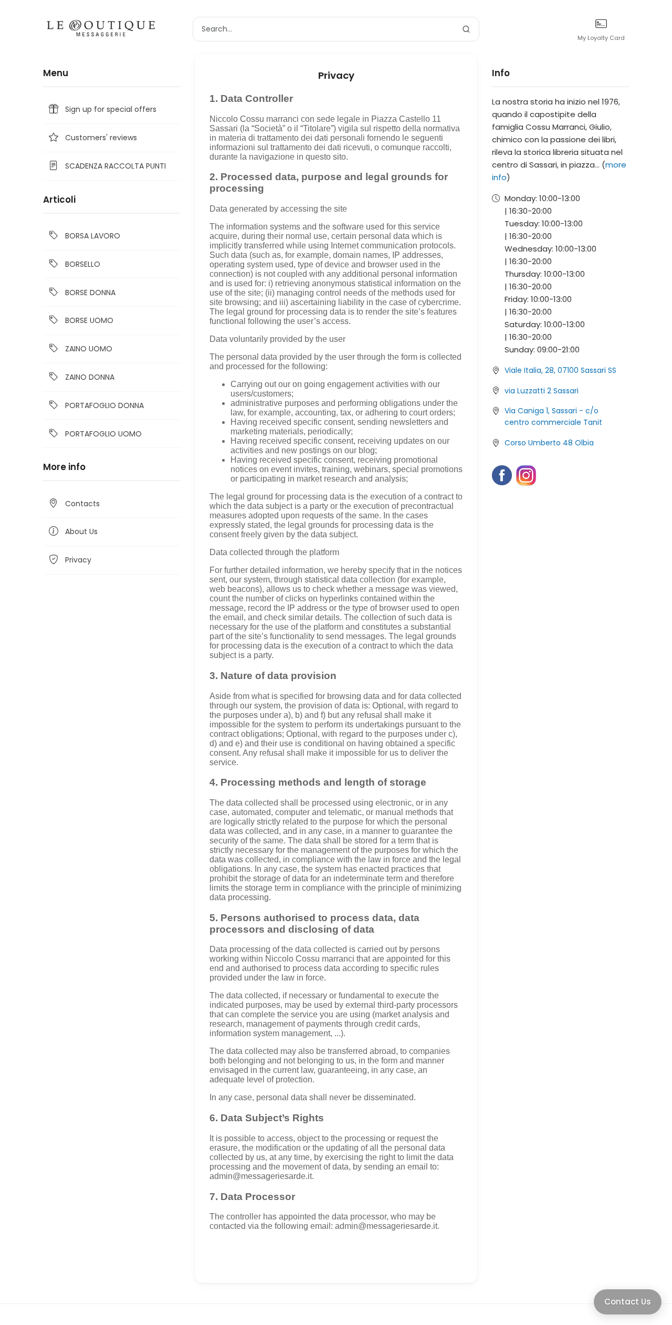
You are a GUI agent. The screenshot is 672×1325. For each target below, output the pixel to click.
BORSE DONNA (90, 292)
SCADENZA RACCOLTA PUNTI (115, 166)
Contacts (82, 503)
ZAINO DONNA (89, 377)
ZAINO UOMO (88, 348)
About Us (81, 531)
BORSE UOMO (89, 320)
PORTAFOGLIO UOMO (103, 434)
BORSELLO (82, 264)
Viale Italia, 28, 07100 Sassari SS (560, 370)
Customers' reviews (101, 137)
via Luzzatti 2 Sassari (542, 390)
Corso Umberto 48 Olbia (549, 442)
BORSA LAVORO (92, 236)
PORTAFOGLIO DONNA (104, 405)
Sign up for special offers (110, 109)
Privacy (78, 560)
